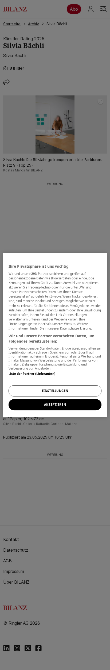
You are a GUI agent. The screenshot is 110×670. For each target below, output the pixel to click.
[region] (55, 335)
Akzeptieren (55, 405)
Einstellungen (55, 391)
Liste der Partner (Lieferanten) (32, 374)
